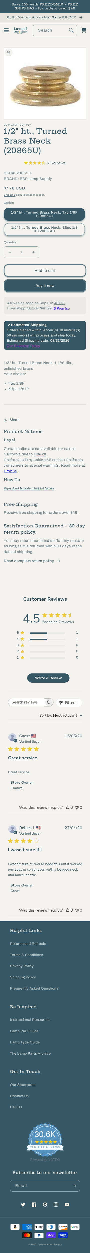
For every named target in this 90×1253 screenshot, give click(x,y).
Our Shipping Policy (23, 346)
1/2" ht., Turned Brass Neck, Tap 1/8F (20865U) (44, 214)
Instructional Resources (30, 1020)
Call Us (16, 1107)
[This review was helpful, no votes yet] (67, 807)
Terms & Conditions (26, 955)
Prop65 (11, 471)
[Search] (71, 30)
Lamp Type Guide (25, 1042)
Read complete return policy (29, 561)
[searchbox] (26, 702)
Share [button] (15, 420)
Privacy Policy (22, 966)
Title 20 (40, 454)
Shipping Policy (23, 977)
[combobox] (55, 30)
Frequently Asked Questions (34, 988)
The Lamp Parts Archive (30, 1053)
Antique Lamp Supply (50, 1244)
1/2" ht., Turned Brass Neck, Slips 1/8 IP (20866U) (44, 229)
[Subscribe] (74, 1186)
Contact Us (19, 1096)
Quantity (10, 242)
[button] (6, 30)
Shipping (10, 194)
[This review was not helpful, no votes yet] (76, 807)
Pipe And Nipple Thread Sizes (29, 488)
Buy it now (45, 286)
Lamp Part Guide (24, 1031)
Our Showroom (23, 1085)
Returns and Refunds (28, 944)
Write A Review (48, 678)
